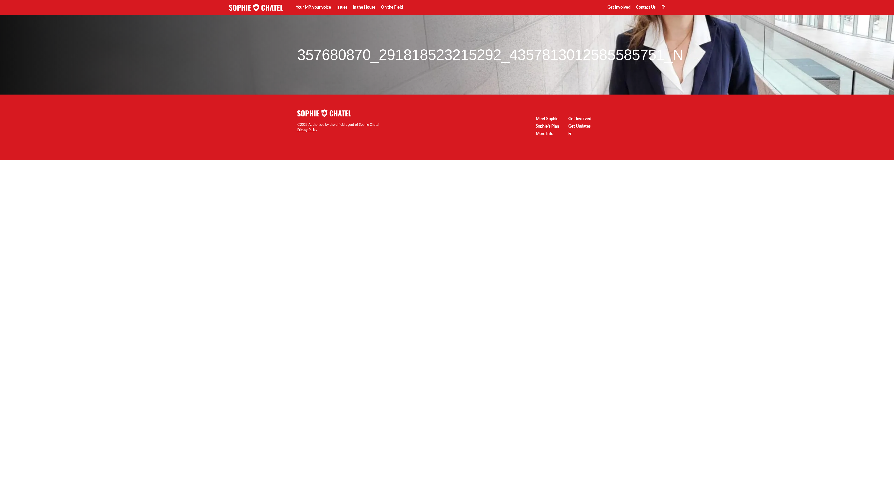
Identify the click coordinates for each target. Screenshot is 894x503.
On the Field (392, 7)
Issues (341, 7)
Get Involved (618, 7)
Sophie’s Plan (547, 126)
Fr (570, 134)
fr (663, 7)
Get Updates (579, 126)
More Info (544, 134)
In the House (364, 7)
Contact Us (646, 7)
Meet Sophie (547, 119)
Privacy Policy (307, 130)
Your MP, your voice (313, 7)
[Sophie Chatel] (256, 7)
